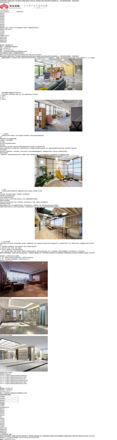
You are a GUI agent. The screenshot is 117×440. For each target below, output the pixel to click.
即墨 (37, 437)
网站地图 (2, 424)
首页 (7, 27)
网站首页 (2, 13)
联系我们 (2, 26)
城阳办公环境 (3, 37)
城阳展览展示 (3, 42)
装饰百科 (2, 34)
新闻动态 (2, 24)
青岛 (20, 437)
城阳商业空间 (3, 40)
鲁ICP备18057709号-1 (10, 439)
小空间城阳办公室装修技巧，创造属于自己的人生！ (17, 259)
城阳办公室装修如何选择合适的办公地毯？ (13, 383)
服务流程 (2, 410)
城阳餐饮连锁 (3, 38)
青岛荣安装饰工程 (4, 407)
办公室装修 (8, 256)
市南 (22, 437)
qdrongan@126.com (8, 50)
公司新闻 (11, 27)
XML (1, 417)
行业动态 (2, 32)
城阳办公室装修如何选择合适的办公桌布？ (13, 382)
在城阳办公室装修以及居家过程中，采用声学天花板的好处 (18, 257)
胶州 (35, 437)
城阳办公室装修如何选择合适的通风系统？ (13, 375)
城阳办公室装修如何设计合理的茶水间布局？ (14, 380)
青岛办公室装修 (15, 256)
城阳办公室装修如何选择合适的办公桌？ (13, 379)
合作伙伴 (2, 21)
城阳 (27, 437)
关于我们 (2, 23)
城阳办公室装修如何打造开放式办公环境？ (13, 377)
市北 (25, 437)
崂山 (30, 437)
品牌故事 (2, 19)
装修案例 (2, 15)
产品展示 (2, 426)
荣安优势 (2, 18)
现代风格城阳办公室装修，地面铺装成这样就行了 (27, 27)
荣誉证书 (2, 409)
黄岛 (32, 437)
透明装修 (2, 16)
